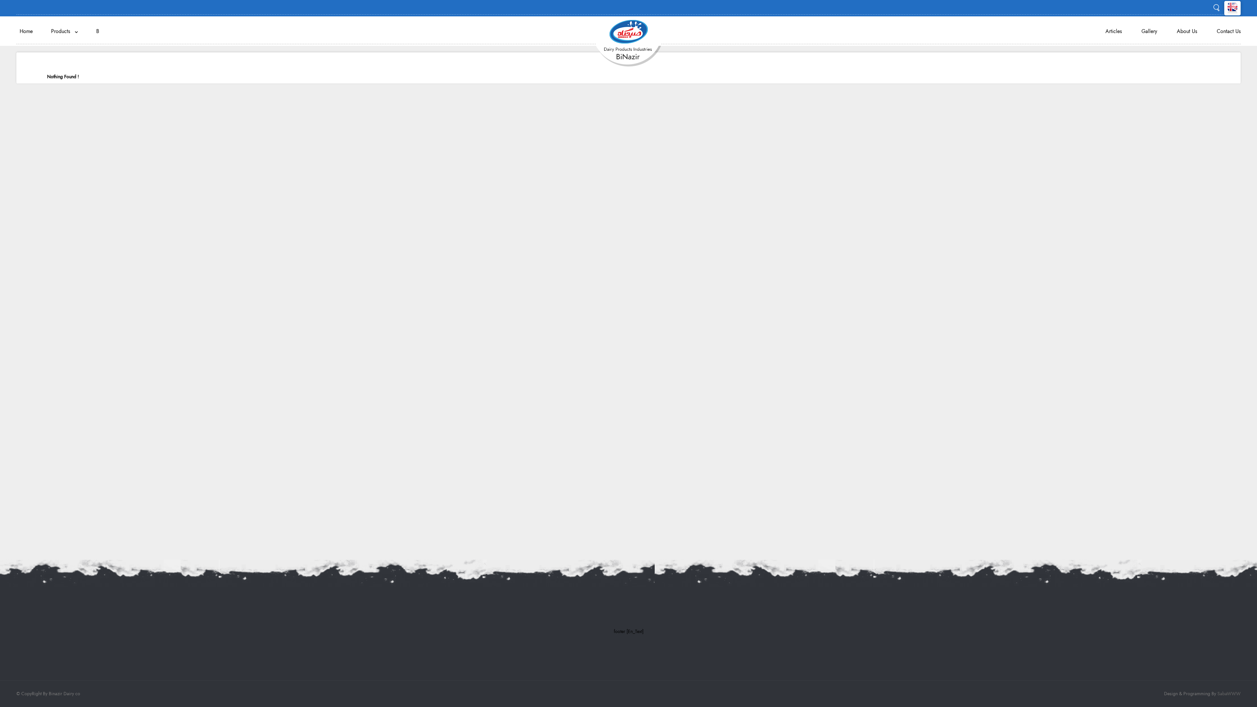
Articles (1113, 31)
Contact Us (1229, 31)
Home (26, 31)
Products (63, 31)
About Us (1187, 31)
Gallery (1149, 31)
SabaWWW (1229, 694)
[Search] (1216, 7)
